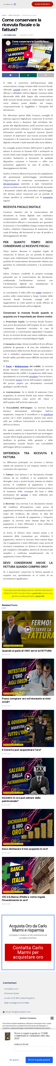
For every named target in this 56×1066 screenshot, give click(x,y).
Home (4, 15)
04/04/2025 (7, 654)
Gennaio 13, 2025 (26, 35)
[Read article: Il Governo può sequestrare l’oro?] (28, 728)
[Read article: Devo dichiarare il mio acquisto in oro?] (28, 827)
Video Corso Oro (14, 15)
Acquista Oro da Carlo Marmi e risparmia (28, 928)
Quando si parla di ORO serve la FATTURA (27, 650)
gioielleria (48, 414)
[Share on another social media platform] (46, 75)
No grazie (14, 1060)
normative (48, 197)
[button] (52, 1018)
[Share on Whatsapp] (28, 75)
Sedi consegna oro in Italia (16, 1003)
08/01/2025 (7, 904)
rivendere (33, 376)
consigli (16, 89)
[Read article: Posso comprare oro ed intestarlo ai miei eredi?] (28, 677)
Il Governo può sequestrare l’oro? (21, 749)
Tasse (9, 366)
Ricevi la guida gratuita (39, 1060)
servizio (24, 494)
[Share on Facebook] (10, 75)
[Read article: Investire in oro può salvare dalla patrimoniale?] (28, 776)
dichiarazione (22, 366)
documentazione (11, 183)
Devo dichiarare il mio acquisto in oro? (25, 849)
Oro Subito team (10, 35)
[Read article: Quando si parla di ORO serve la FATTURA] (28, 629)
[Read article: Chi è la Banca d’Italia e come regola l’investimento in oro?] (28, 875)
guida (38, 292)
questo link (36, 593)
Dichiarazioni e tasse (29, 15)
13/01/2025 (7, 705)
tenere (19, 379)
